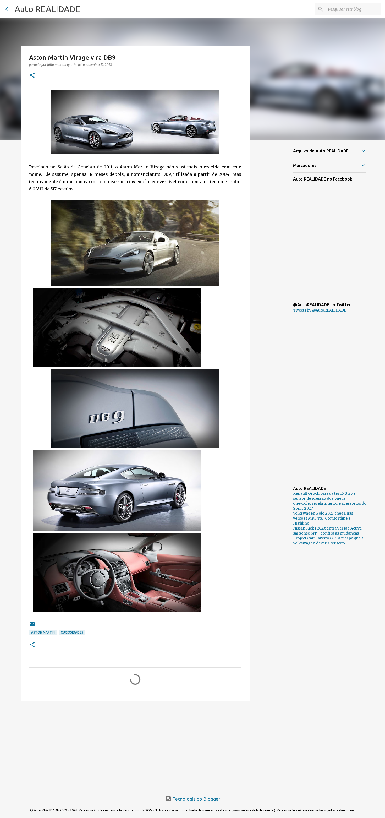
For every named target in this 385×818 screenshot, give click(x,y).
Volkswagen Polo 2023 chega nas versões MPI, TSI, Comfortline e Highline (323, 518)
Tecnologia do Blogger (195, 798)
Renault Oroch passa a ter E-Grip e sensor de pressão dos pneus (324, 496)
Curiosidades (72, 632)
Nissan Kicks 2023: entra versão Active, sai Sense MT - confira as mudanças (327, 531)
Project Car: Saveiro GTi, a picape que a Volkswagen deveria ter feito (328, 541)
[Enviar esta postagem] (32, 626)
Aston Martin (43, 632)
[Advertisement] (135, 745)
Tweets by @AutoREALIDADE (319, 310)
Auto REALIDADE (47, 9)
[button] (32, 75)
